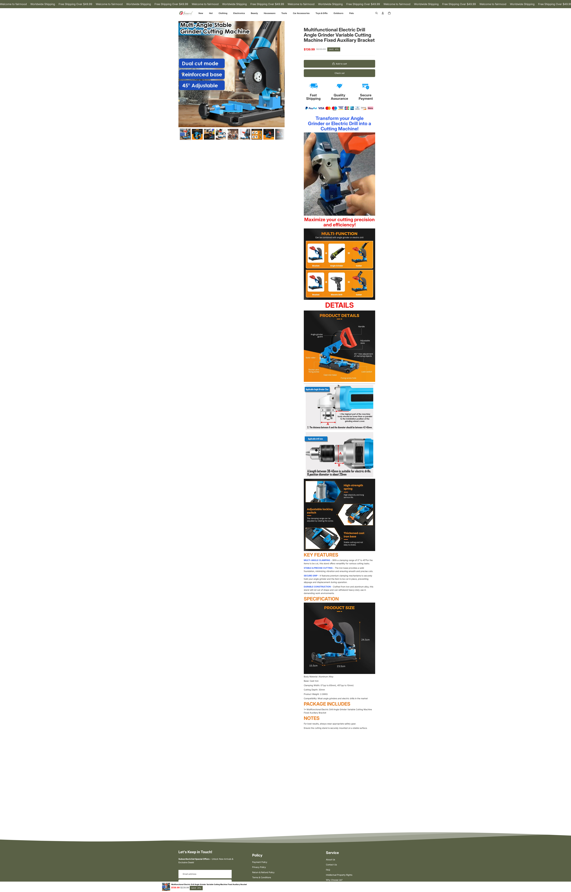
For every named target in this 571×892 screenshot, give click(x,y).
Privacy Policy (259, 867)
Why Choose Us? (334, 880)
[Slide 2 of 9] (197, 134)
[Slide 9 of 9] (280, 134)
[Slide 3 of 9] (209, 134)
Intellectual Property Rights (339, 875)
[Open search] (376, 13)
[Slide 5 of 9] (233, 134)
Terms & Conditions (261, 877)
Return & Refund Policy (263, 872)
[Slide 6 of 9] (245, 134)
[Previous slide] (181, 74)
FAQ (328, 870)
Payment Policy (259, 862)
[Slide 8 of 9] (268, 134)
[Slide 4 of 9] (221, 134)
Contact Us (331, 864)
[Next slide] (281, 74)
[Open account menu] (382, 13)
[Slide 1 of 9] (185, 134)
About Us (330, 859)
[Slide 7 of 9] (256, 134)
